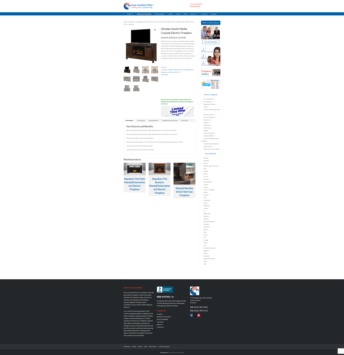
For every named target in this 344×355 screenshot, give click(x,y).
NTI (205, 237)
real (205, 245)
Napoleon (207, 227)
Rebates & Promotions (144, 14)
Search (215, 14)
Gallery (171, 14)
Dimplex (166, 74)
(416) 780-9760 (195, 6)
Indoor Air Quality (209, 133)
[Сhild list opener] (214, 98)
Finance (178, 14)
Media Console (170, 22)
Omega (206, 240)
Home (125, 22)
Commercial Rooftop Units (212, 109)
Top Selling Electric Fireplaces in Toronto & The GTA (150, 22)
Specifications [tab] (153, 120)
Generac (206, 195)
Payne (205, 243)
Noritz (206, 235)
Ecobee (206, 184)
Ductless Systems (209, 114)
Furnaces (206, 122)
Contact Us (204, 14)
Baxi (205, 168)
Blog (145, 346)
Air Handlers (207, 101)
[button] (155, 29)
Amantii (206, 158)
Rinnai (205, 253)
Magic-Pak (207, 213)
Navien (206, 229)
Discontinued (208, 182)
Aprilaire (206, 160)
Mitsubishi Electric (209, 221)
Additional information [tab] (170, 120)
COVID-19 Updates (164, 346)
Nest (205, 232)
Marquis (206, 219)
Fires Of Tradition (209, 190)
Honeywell (207, 200)
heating (206, 130)
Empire (206, 187)
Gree (205, 198)
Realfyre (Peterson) (209, 248)
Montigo (206, 224)
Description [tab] (129, 120)
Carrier (206, 176)
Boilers (206, 107)
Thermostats (208, 146)
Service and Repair (162, 319)
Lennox (206, 208)
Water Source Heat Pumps (212, 149)
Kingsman (207, 205)
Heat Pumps (207, 128)
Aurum (206, 163)
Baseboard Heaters (210, 104)
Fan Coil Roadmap (209, 117)
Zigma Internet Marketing (176, 352)
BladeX (206, 171)
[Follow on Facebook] (191, 315)
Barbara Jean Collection (211, 166)
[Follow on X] (195, 315)
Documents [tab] (141, 120)
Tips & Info (160, 322)
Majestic (206, 216)
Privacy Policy (153, 346)
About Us (193, 14)
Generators (207, 125)
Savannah (206, 256)
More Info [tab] (184, 120)
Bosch (205, 174)
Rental (185, 14)
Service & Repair (159, 14)
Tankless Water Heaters (211, 144)
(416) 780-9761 (201, 310)
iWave (205, 203)
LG (204, 211)
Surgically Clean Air (209, 258)
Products (129, 14)
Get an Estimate (210, 42)
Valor (205, 261)
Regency (206, 250)
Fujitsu (206, 192)
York (205, 264)
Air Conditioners (209, 99)
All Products (127, 346)
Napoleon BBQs (209, 136)
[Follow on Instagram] (198, 315)
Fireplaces (131, 22)
